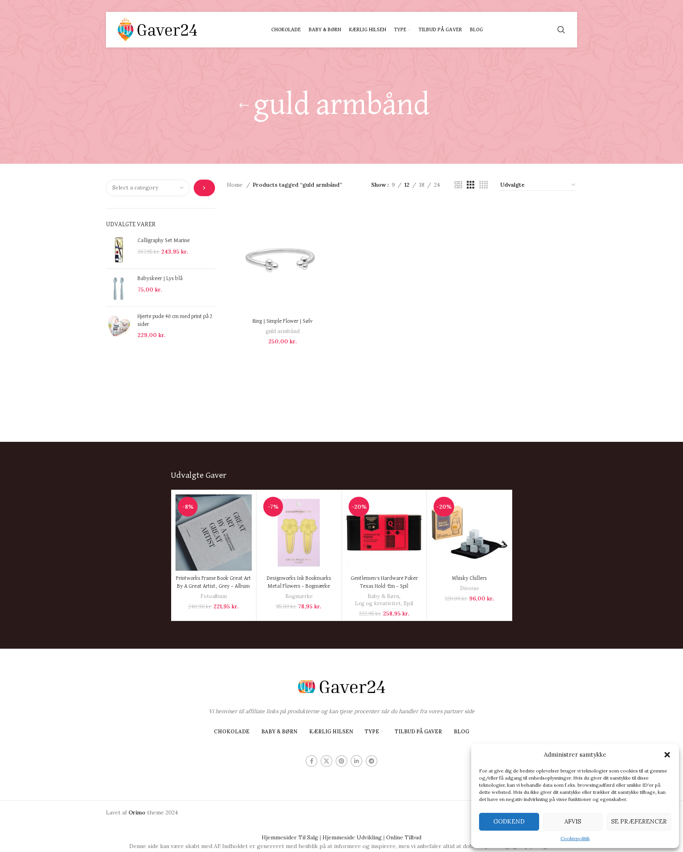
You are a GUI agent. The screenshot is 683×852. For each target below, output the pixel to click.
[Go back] (244, 106)
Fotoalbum (213, 596)
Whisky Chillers (469, 578)
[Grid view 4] (483, 185)
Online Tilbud (403, 837)
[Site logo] (157, 29)
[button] (667, 755)
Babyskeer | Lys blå (160, 278)
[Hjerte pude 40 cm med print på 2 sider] (119, 326)
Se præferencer (639, 821)
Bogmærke (299, 596)
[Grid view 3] (470, 185)
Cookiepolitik (575, 838)
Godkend (509, 821)
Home (235, 184)
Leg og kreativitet (378, 603)
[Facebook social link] (311, 761)
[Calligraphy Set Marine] (119, 250)
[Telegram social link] (371, 761)
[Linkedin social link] (356, 761)
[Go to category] (204, 188)
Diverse (469, 588)
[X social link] (326, 761)
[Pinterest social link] (341, 761)
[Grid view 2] (458, 185)
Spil (408, 603)
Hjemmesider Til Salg (290, 837)
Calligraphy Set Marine (164, 240)
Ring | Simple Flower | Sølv (283, 321)
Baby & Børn (383, 596)
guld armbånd (283, 331)
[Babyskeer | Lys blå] (119, 288)
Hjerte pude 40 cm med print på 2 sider (175, 320)
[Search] (561, 30)
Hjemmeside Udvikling (352, 837)
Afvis (572, 821)
